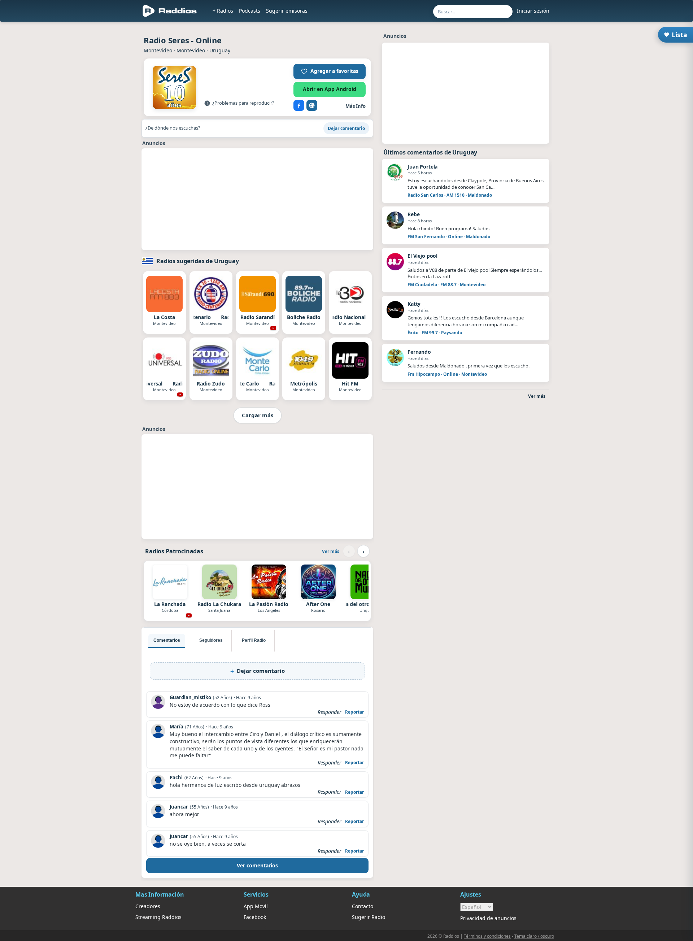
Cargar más (257, 415)
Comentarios (166, 640)
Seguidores (211, 640)
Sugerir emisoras (287, 10)
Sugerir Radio (368, 917)
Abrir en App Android (329, 89)
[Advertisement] (102, 134)
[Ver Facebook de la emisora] (298, 105)
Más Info (355, 106)
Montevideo (158, 50)
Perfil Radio (254, 640)
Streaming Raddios (158, 917)
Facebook (255, 917)
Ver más (330, 551)
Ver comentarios (257, 865)
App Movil (256, 906)
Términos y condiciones (487, 936)
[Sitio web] (311, 105)
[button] (329, 71)
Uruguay (219, 50)
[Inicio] (169, 11)
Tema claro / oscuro (534, 936)
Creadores (147, 906)
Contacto (362, 906)
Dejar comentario (346, 128)
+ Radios (223, 10)
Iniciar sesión (533, 10)
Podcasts (249, 10)
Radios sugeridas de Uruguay (197, 261)
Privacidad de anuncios (488, 918)
